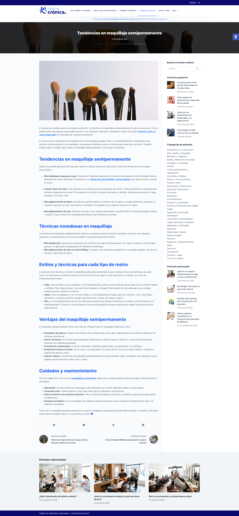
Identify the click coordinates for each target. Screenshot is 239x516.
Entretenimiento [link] (174, 199)
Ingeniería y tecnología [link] (177, 212)
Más (174, 10)
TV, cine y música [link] (175, 258)
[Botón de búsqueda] (197, 68)
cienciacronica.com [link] (80, 513)
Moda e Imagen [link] (174, 235)
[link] (236, 37)
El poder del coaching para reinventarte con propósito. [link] (187, 301)
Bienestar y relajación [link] (177, 156)
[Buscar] (199, 3)
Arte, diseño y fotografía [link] (80, 10)
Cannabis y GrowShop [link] (128, 10)
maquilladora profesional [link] (84, 378)
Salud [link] (169, 245)
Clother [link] (170, 166)
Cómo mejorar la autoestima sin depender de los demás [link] (188, 100)
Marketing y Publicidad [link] (178, 225)
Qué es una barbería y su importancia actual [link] (170, 496)
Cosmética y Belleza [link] (147, 10)
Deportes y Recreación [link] (178, 189)
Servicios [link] (171, 248)
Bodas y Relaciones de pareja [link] (105, 10)
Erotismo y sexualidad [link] (177, 202)
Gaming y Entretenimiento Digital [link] (182, 205)
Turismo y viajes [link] (174, 255)
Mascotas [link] (171, 229)
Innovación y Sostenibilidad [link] (180, 219)
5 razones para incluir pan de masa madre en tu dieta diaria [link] (187, 85)
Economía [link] (171, 192)
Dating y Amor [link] (164, 10)
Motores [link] (171, 238)
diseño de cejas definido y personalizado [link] (110, 179)
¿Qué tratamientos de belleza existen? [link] (58, 496)
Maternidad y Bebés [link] (176, 232)
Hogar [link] (170, 209)
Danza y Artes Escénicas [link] (178, 179)
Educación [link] (172, 196)
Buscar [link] (193, 2)
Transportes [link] (172, 251)
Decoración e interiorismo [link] (179, 186)
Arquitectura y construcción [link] (180, 150)
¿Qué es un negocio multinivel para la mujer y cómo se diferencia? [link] (187, 274)
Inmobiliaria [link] (172, 215)
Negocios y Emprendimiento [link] (180, 242)
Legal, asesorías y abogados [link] (180, 222)
